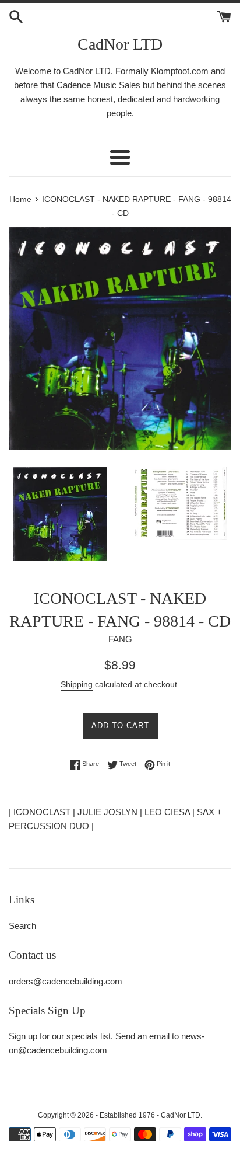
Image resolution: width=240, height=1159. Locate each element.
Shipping (77, 684)
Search (22, 926)
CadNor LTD (120, 44)
